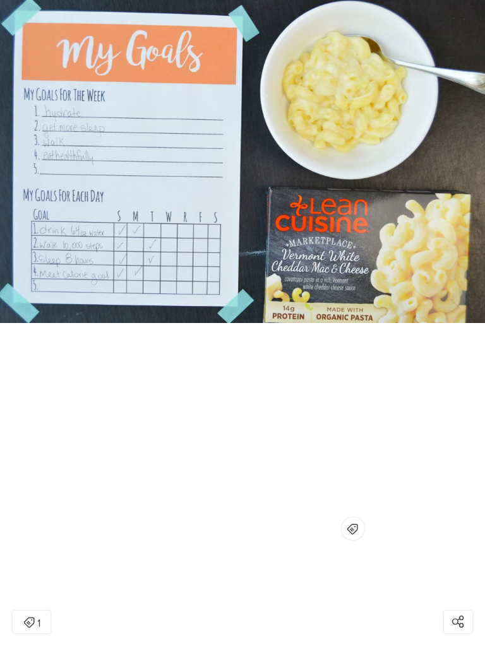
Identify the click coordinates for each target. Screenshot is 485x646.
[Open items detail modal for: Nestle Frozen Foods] (353, 528)
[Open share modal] (458, 622)
